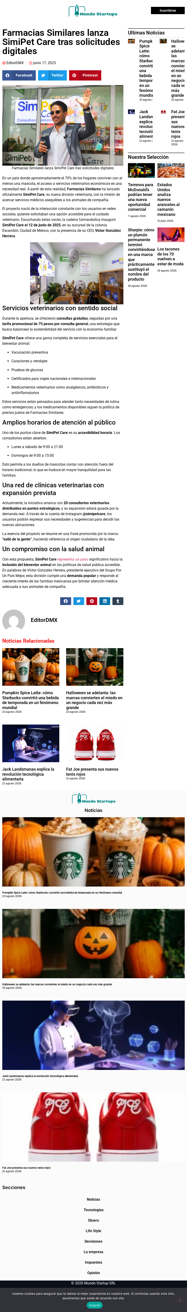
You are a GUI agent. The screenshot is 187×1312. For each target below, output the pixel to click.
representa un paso (72, 559)
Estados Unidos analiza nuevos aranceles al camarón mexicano (168, 199)
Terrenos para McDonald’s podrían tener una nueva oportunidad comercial (140, 197)
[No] (180, 1300)
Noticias (93, 1199)
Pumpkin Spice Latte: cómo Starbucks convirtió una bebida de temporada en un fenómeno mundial (30, 700)
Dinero (93, 1220)
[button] (19, 75)
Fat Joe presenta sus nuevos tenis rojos (26, 1167)
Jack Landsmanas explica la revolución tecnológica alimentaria (28, 774)
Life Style (93, 1231)
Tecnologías (94, 1210)
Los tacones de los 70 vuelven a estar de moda (170, 256)
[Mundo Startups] (93, 10)
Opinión (93, 1273)
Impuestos (93, 1262)
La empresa (93, 1252)
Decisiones (93, 1241)
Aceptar (95, 1305)
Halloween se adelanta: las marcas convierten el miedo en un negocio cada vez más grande (94, 700)
